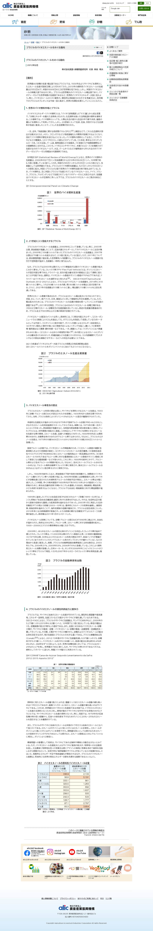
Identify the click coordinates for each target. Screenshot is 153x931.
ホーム (26, 42)
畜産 (23, 22)
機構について (33, 15)
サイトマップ (120, 3)
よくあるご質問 (115, 51)
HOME (11, 15)
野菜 (62, 22)
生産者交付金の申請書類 (118, 87)
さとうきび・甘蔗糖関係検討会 (118, 99)
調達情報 (76, 15)
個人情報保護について (49, 898)
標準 (141, 3)
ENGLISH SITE (108, 3)
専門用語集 (142, 15)
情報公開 (54, 15)
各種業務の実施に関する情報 (118, 74)
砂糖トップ (113, 47)
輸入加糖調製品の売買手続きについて (118, 68)
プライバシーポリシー (68, 898)
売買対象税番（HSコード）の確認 (118, 56)
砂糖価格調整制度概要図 (118, 80)
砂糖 (99, 22)
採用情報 (98, 15)
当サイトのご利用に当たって (88, 898)
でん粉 (138, 22)
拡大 (147, 3)
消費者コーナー (120, 15)
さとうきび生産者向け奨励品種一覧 (118, 93)
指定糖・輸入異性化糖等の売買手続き (118, 62)
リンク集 (109, 898)
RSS (102, 898)
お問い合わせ (144, 8)
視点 (37, 42)
